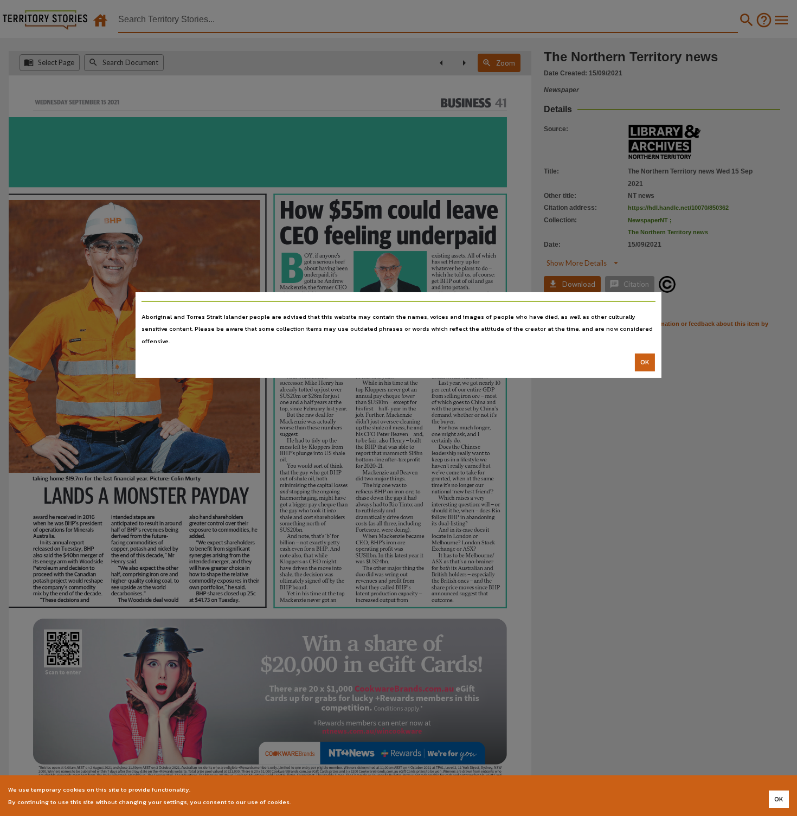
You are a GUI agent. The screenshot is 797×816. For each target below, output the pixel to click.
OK (645, 362)
